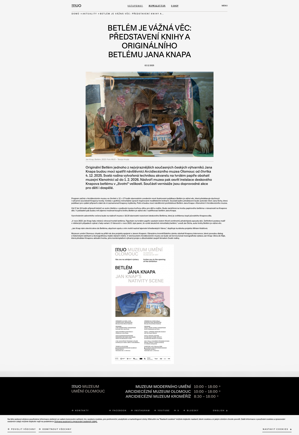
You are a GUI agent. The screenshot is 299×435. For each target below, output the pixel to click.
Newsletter (157, 6)
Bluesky (193, 410)
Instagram (142, 410)
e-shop (174, 6)
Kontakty (82, 410)
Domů (76, 13)
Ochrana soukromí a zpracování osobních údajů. (75, 421)
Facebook (120, 410)
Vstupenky (135, 6)
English (219, 410)
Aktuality (90, 13)
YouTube (164, 410)
